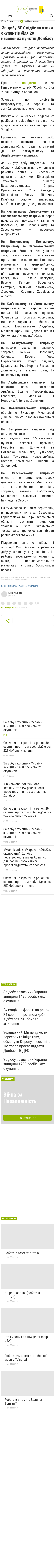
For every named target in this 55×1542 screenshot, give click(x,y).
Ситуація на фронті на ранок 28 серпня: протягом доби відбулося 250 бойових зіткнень (27, 882)
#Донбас (22, 586)
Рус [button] (10, 16)
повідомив (33, 83)
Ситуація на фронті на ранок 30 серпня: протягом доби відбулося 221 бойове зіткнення (27, 746)
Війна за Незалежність (20, 1097)
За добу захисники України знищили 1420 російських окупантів (22, 833)
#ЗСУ (3, 586)
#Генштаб (12, 586)
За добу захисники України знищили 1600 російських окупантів (22, 726)
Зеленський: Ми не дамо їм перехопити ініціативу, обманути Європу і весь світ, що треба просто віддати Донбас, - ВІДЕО (26, 1041)
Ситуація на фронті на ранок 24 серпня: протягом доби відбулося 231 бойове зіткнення (26, 1017)
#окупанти (33, 586)
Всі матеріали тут (28, 1117)
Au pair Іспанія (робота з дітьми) (22, 1295)
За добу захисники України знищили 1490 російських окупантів (25, 996)
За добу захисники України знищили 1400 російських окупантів (22, 767)
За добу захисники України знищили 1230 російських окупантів (25, 1064)
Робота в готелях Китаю (22, 1253)
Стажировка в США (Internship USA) (26, 1339)
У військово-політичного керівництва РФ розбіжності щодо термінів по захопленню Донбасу (25, 790)
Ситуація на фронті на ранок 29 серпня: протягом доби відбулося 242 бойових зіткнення (27, 812)
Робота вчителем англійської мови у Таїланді (25, 1358)
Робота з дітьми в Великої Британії (23, 1402)
